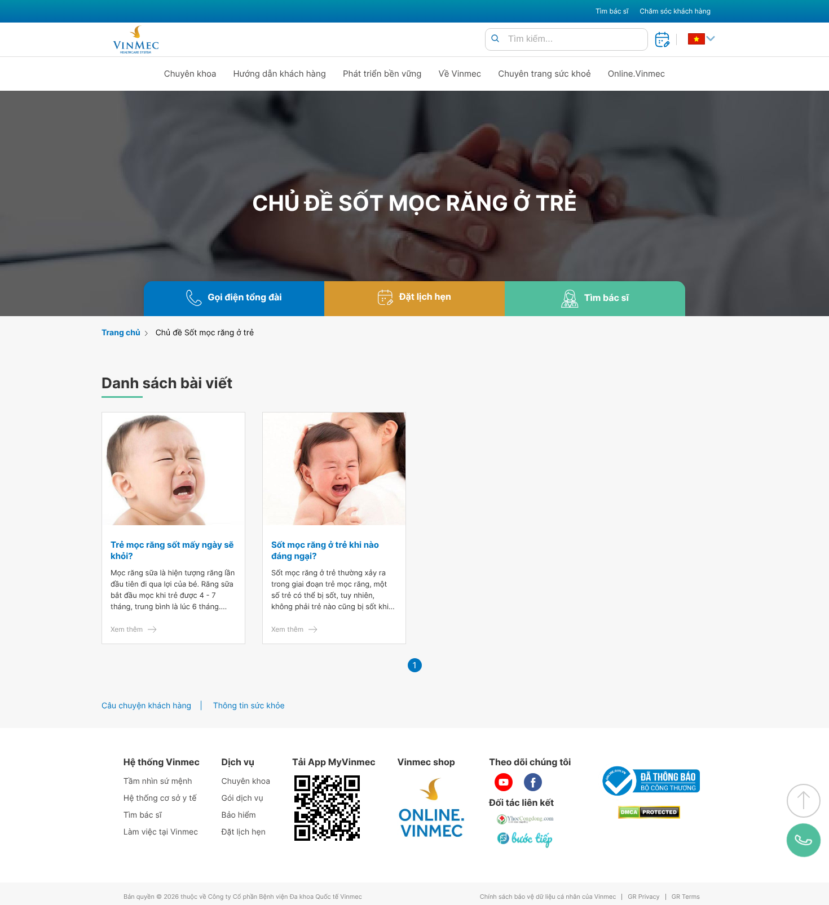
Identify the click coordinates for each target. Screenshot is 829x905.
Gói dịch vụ (242, 798)
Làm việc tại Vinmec (161, 832)
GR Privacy (643, 897)
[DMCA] (649, 812)
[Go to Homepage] (135, 39)
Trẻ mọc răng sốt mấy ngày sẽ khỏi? (172, 550)
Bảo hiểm (239, 815)
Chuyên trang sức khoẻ (544, 73)
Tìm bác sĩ (612, 11)
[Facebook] (533, 782)
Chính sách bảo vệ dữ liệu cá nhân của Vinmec (548, 897)
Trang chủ (121, 333)
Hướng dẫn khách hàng (280, 73)
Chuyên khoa (190, 73)
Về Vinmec (460, 73)
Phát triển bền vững (382, 73)
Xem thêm (127, 629)
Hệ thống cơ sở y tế (160, 798)
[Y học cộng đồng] (526, 819)
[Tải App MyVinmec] (327, 808)
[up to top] (804, 801)
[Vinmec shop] (432, 808)
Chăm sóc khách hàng (675, 11)
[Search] (495, 39)
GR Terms (686, 897)
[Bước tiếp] (526, 840)
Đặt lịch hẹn (244, 832)
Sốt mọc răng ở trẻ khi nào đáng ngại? (325, 550)
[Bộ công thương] (649, 781)
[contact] (804, 840)
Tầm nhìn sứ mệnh (158, 781)
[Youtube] (504, 782)
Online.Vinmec (636, 73)
